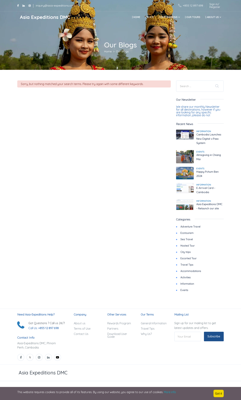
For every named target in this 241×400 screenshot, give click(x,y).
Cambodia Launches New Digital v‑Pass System (208, 139)
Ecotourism (187, 233)
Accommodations (190, 271)
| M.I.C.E (150, 17)
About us (79, 323)
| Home (136, 17)
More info (170, 392)
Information (203, 131)
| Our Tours (192, 17)
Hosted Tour (187, 245)
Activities (185, 277)
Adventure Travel (190, 226)
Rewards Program (119, 323)
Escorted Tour (188, 258)
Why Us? (146, 334)
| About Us (212, 17)
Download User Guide (117, 335)
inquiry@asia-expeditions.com (55, 5)
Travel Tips (186, 264)
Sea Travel (186, 239)
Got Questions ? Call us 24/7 (46, 323)
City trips (185, 252)
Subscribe (213, 336)
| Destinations (168, 17)
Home (108, 51)
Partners (112, 328)
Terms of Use (82, 328)
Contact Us (81, 334)
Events (200, 151)
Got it (218, 393)
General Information (154, 323)
